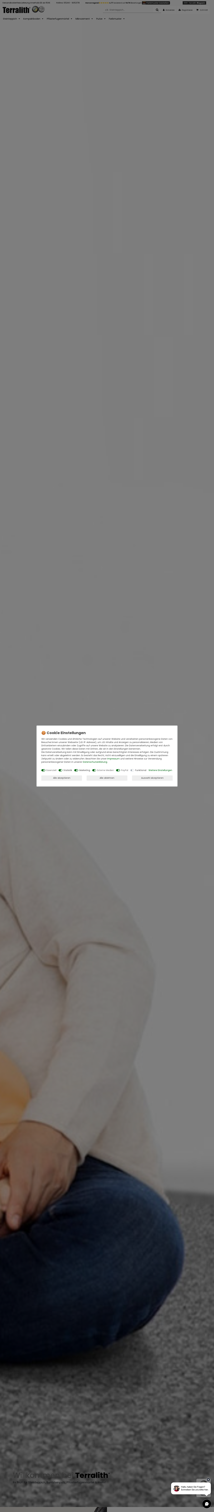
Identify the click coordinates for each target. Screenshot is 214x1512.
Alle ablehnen (107, 777)
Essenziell (51, 770)
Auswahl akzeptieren (152, 777)
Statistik (67, 770)
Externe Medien (105, 770)
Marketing (84, 770)
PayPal (124, 770)
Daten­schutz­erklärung (95, 762)
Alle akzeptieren (61, 777)
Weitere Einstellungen (160, 770)
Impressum (113, 758)
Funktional (140, 770)
